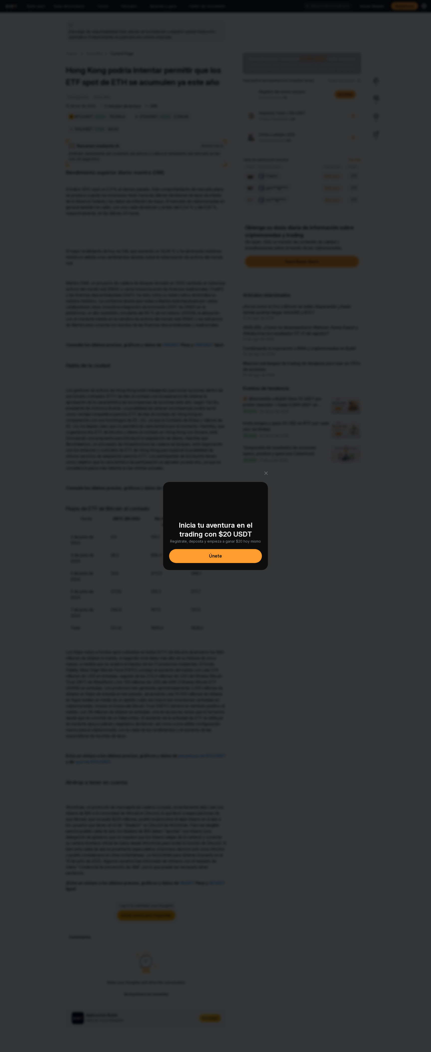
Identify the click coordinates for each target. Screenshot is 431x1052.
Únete (215, 556)
